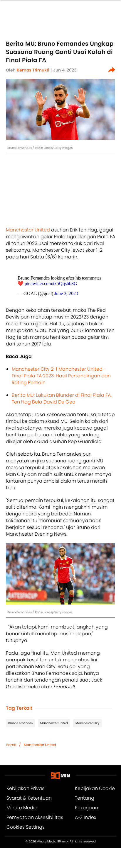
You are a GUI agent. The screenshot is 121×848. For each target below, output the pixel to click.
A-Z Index (85, 817)
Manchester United (28, 230)
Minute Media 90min (51, 842)
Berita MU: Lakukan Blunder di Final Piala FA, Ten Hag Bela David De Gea (62, 398)
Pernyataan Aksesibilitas (34, 817)
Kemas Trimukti (33, 70)
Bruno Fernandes (20, 723)
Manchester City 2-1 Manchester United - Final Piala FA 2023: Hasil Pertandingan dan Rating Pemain (61, 376)
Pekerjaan (86, 807)
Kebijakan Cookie (95, 788)
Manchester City (87, 723)
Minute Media (22, 807)
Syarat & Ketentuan (29, 798)
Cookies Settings (25, 827)
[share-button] (111, 70)
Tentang (84, 798)
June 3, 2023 (66, 293)
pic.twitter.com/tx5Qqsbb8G (51, 283)
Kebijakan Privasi (26, 788)
